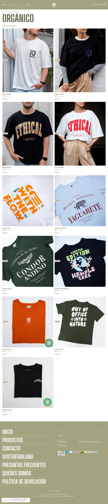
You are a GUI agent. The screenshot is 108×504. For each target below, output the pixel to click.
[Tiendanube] (54, 491)
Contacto (11, 448)
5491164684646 (62, 441)
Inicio (3, 12)
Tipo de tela (8, 12)
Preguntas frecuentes (24, 465)
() (9, 26)
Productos (12, 440)
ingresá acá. (58, 496)
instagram (60, 435)
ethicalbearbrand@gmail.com (89, 441)
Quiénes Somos (16, 473)
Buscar (28, 4)
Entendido (23, 500)
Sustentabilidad (17, 456)
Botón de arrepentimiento (69, 496)
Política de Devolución (24, 481)
